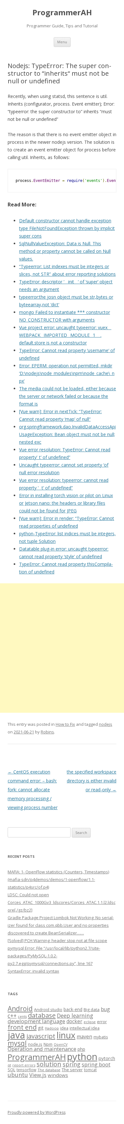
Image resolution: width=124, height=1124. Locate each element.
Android (20, 1008)
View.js (37, 1075)
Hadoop (52, 1028)
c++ (12, 1015)
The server (72, 1069)
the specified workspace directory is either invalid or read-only (91, 781)
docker (74, 1021)
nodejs (105, 724)
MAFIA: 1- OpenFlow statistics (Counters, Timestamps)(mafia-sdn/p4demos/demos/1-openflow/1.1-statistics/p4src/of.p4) (58, 879)
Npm (48, 1044)
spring (71, 1064)
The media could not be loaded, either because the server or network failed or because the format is (67, 396)
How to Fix (65, 724)
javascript (40, 1035)
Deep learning (75, 1015)
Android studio (48, 1009)
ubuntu (18, 1075)
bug (105, 1009)
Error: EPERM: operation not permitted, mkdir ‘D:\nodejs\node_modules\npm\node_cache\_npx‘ (66, 373)
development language (36, 1021)
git (41, 1027)
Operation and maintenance (42, 1048)
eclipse (90, 1021)
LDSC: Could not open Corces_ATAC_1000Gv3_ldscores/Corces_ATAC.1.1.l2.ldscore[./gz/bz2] (61, 902)
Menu (62, 41)
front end (22, 1027)
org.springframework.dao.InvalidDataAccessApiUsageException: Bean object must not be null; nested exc (67, 434)
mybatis (100, 1037)
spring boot (96, 1064)
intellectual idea (85, 1028)
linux (66, 1035)
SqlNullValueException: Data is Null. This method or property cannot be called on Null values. (65, 251)
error (102, 1021)
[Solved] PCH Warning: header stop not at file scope (57, 940)
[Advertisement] (62, 648)
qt (9, 1065)
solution (49, 1064)
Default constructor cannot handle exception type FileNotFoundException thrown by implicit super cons (67, 228)
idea (64, 1028)
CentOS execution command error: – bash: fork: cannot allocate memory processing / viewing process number (33, 789)
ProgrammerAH (62, 12)
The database (49, 1069)
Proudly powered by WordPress (36, 1112)
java (16, 1035)
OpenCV (60, 1044)
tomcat (90, 1069)
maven (84, 1036)
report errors (23, 1065)
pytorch (107, 1058)
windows (58, 1075)
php (81, 1049)
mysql (17, 1043)
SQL (11, 1069)
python (82, 1056)
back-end (73, 1009)
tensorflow (26, 1069)
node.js (35, 1044)
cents (22, 1016)
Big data (92, 1009)
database (42, 1015)
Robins (47, 732)
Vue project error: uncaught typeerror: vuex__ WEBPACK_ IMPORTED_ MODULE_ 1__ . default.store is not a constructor (65, 335)
